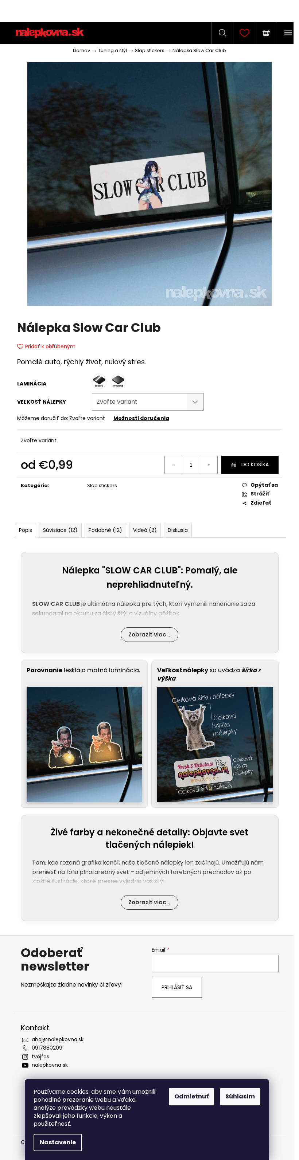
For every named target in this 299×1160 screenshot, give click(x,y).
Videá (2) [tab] (145, 530)
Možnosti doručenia (141, 418)
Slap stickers (102, 485)
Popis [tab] (25, 530)
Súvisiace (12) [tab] (60, 530)
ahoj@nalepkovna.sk (58, 1039)
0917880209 (47, 1047)
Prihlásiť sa (177, 987)
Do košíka (255, 464)
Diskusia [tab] (178, 530)
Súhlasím (240, 1096)
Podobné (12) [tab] (105, 530)
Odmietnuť (191, 1096)
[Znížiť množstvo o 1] (173, 465)
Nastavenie (58, 1142)
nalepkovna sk (50, 1065)
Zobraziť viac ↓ (149, 634)
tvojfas (40, 1056)
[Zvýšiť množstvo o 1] (208, 465)
